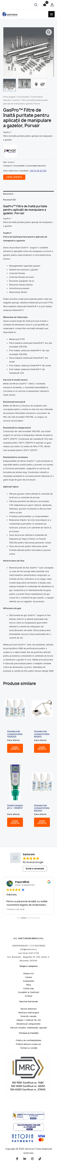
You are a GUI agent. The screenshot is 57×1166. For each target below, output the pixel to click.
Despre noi (28, 973)
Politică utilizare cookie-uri (28, 1044)
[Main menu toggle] (51, 14)
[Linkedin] (24, 1158)
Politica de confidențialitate (28, 1040)
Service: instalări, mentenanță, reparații (28, 1027)
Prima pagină (9, 97)
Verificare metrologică (28, 1012)
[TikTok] (39, 1158)
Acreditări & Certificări (28, 992)
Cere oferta (15, 748)
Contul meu (28, 988)
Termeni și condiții (28, 1048)
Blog (28, 985)
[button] (49, 32)
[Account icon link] (52, 5)
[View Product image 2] (24, 83)
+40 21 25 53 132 (37, 170)
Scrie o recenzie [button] (35, 868)
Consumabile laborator (35, 166)
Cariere (28, 977)
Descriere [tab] (8, 194)
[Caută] (36, 5)
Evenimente (28, 981)
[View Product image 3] (39, 84)
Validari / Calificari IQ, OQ (28, 1020)
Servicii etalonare (28, 1009)
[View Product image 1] (9, 85)
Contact (28, 996)
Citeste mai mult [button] (15, 909)
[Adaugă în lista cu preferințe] (49, 40)
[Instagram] (32, 1158)
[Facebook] (17, 1158)
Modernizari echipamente (28, 1024)
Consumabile (23, 97)
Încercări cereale (28, 1016)
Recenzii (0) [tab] (9, 200)
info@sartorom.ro (28, 949)
